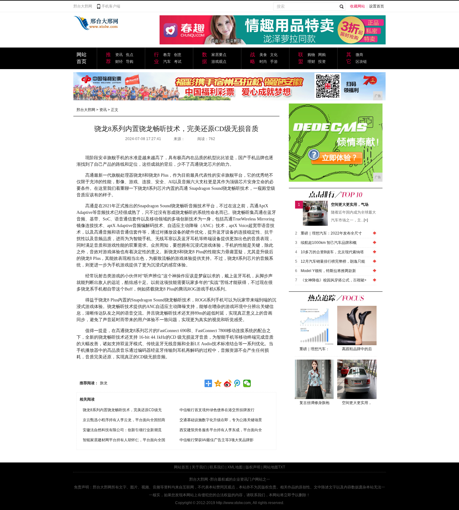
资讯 (119, 55)
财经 (119, 61)
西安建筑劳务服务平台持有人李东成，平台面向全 (221, 430)
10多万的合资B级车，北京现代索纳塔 (332, 252)
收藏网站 (357, 6)
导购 (129, 61)
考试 (177, 61)
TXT (281, 467)
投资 (322, 61)
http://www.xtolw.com (233, 503)
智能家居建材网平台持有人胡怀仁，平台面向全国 (124, 440)
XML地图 (235, 467)
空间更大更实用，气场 (349, 204)
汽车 (167, 61)
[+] (366, 220)
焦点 (129, 55)
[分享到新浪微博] (228, 383)
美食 (263, 55)
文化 (274, 55)
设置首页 (376, 6)
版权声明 (252, 467)
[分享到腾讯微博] (237, 383)
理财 (311, 61)
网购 (322, 55)
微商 (359, 55)
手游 (274, 61)
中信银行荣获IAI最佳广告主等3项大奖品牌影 (217, 440)
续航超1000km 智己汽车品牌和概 (329, 242)
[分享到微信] (247, 383)
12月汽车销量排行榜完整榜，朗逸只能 (333, 261)
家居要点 (218, 55)
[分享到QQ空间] (218, 383)
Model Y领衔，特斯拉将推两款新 (328, 271)
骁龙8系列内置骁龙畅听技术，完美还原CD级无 (122, 410)
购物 (311, 55)
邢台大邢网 (82, 6)
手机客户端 (110, 6)
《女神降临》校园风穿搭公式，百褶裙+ (334, 280)
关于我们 (199, 467)
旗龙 (103, 383)
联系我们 (217, 467)
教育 (167, 55)
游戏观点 (218, 61)
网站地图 (270, 467)
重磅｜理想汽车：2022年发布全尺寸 (331, 233)
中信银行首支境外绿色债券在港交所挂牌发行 (217, 410)
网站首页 (181, 467)
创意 (177, 55)
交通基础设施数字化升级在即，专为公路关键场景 (221, 420)
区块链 (361, 61)
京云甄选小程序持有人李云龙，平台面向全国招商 (124, 420)
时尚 (263, 61)
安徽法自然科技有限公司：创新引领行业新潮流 (122, 430)
